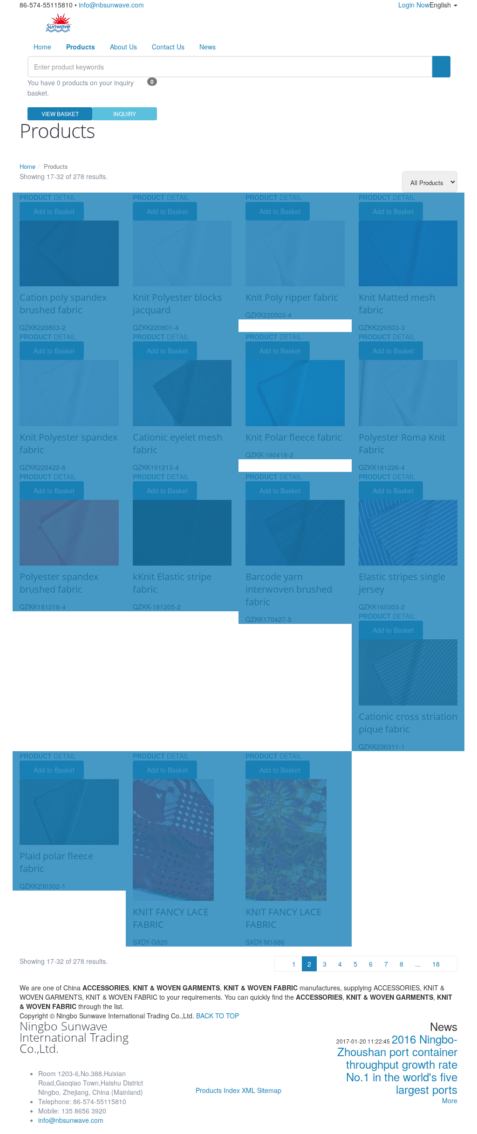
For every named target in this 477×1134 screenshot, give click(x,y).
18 (436, 963)
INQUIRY (124, 114)
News (207, 46)
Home (42, 46)
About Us (123, 46)
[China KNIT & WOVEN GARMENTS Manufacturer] (59, 22)
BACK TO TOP (217, 1015)
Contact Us (168, 46)
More (449, 1100)
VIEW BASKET (60, 114)
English (441, 4)
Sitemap (269, 1090)
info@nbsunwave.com (111, 4)
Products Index (218, 1090)
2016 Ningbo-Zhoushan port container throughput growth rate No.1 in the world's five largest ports (397, 1063)
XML (248, 1090)
